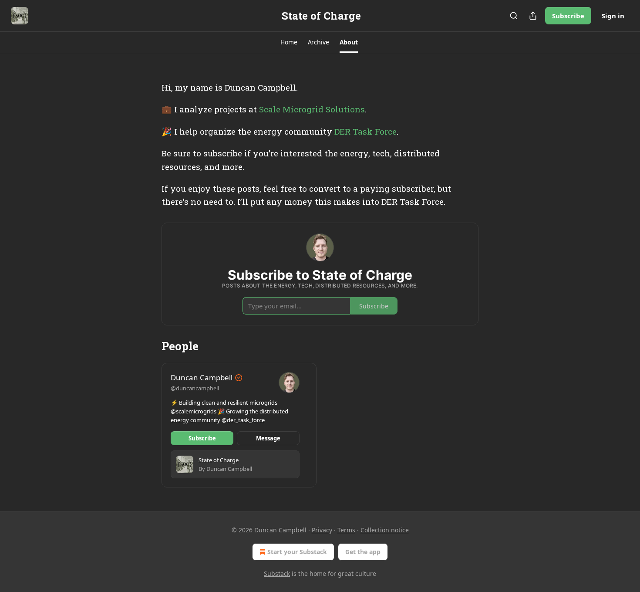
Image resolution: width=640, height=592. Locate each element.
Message (268, 438)
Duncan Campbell (201, 377)
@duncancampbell (195, 388)
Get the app (363, 552)
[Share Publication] (533, 15)
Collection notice (384, 530)
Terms (346, 530)
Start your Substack (297, 552)
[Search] (513, 15)
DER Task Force (365, 131)
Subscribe (568, 15)
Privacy (322, 530)
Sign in (613, 15)
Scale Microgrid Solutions (312, 109)
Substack (277, 573)
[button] (288, 42)
